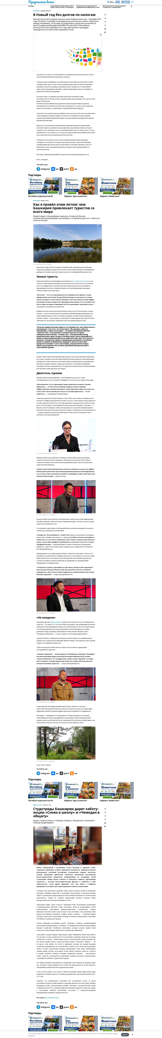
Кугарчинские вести (41, 1)
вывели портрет (56, 622)
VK (117, 2)
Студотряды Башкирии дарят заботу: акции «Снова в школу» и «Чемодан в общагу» (62, 6)
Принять (125, 1034)
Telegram (125, 2)
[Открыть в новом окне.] (43, 169)
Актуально (36, 11)
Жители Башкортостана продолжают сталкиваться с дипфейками (114, 6)
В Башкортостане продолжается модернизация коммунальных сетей (87, 6)
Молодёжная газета (52, 998)
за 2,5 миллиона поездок (81, 281)
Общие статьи (37, 805)
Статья (31, 6)
